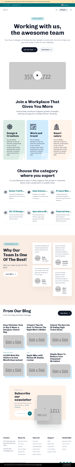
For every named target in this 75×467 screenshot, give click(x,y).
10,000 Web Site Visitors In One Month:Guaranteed (13, 357)
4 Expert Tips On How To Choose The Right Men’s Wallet (36, 327)
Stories (64, 449)
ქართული (66, 5)
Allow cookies (66, 464)
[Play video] (37, 76)
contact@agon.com (16, 5)
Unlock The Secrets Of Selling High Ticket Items (60, 327)
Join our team (28, 50)
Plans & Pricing (37, 444)
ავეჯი (28, 352)
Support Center (52, 452)
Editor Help (51, 444)
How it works (66, 444)
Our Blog (35, 441)
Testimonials (21, 454)
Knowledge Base (37, 446)
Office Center (36, 452)
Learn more (45, 49)
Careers (20, 446)
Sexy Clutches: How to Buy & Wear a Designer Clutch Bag (13, 328)
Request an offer (66, 441)
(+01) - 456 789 (6, 5)
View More (64, 313)
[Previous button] (3, 1)
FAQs (49, 441)
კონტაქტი (62, 9)
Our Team (21, 444)
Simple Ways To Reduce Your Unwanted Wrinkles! (58, 357)
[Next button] (2, 1)
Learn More (10, 274)
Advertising (21, 452)
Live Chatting (51, 449)
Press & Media (22, 449)
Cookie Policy (36, 449)
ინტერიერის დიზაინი (8, 352)
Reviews (64, 446)
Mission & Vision (22, 441)
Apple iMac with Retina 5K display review (35, 357)
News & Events (37, 454)
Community (51, 446)
